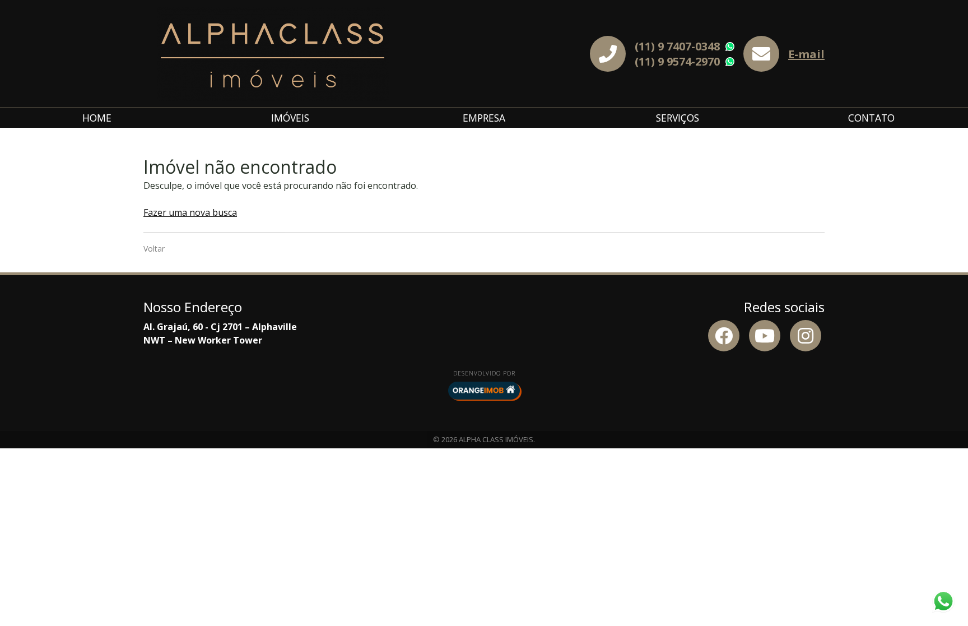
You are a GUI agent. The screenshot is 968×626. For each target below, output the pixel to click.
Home (96, 117)
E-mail (806, 54)
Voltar (154, 248)
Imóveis (290, 117)
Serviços (677, 117)
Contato (871, 117)
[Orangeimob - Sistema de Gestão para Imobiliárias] (484, 391)
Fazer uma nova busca (190, 212)
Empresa (484, 117)
